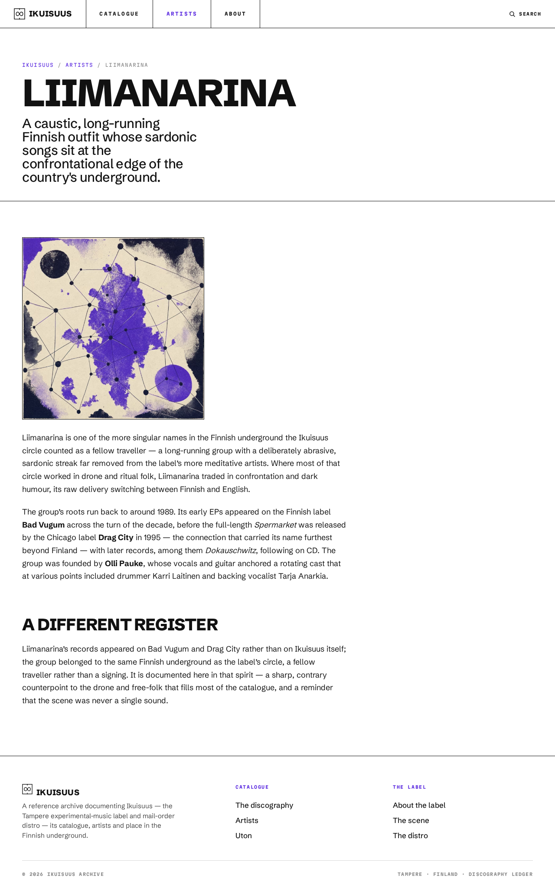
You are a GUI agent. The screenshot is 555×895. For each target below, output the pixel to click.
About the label (419, 805)
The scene (411, 820)
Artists (181, 13)
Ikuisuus (38, 65)
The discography (264, 805)
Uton (243, 835)
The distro (410, 835)
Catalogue (119, 13)
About (236, 13)
